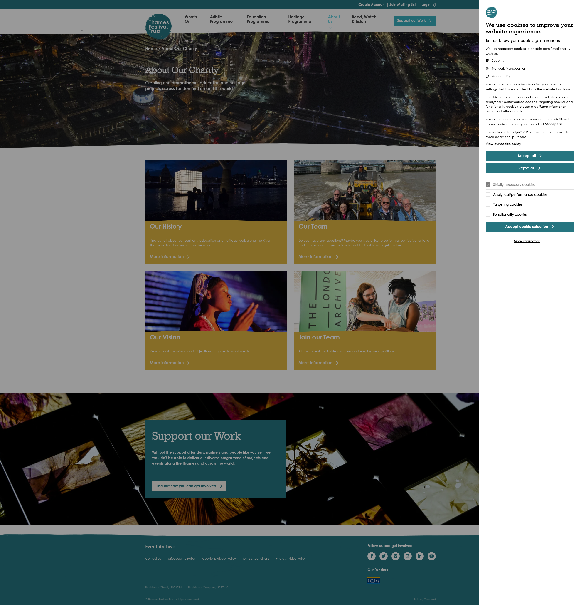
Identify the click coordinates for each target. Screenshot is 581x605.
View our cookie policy (503, 144)
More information (527, 241)
